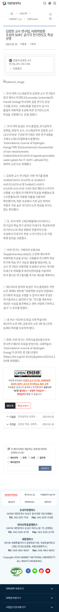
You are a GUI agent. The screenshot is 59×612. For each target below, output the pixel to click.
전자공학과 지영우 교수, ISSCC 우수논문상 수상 (25, 416)
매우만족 (14, 457)
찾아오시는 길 (29, 494)
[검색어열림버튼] (45, 3)
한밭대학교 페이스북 (28, 570)
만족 (24, 457)
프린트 (50, 19)
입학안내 (47, 502)
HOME (12, 13)
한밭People (32, 19)
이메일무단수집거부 (47, 494)
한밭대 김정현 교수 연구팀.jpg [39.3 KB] (20, 62)
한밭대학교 (11, 3)
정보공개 (11, 502)
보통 (32, 457)
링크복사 (24, 405)
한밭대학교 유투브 (47, 570)
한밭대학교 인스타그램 (41, 570)
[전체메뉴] (55, 3)
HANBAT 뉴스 (15, 19)
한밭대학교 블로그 (34, 570)
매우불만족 (15, 462)
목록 (11, 405)
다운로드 (17, 68)
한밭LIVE (23, 13)
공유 (50, 14)
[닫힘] (50, 3)
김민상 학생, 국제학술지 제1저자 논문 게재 (25, 424)
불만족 (42, 457)
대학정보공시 (29, 502)
